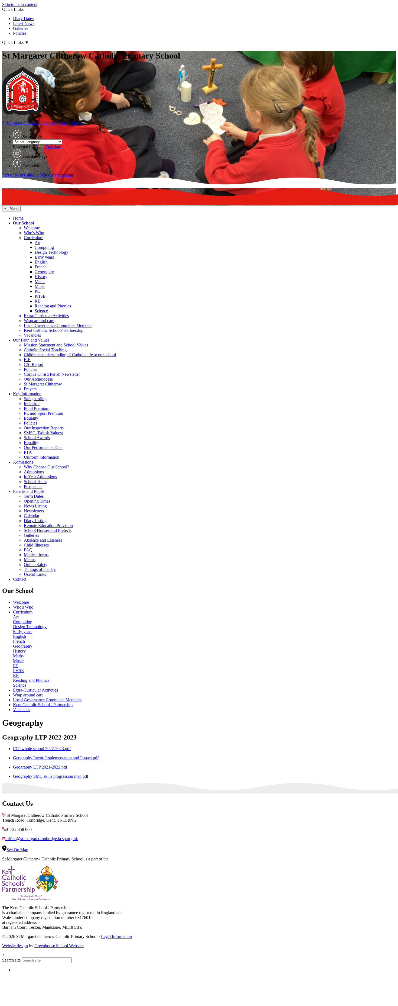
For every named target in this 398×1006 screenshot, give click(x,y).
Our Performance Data (43, 447)
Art (37, 242)
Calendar (31, 515)
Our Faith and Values (31, 340)
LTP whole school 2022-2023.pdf (42, 748)
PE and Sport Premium (43, 413)
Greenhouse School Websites (59, 945)
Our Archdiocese (38, 379)
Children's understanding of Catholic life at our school (70, 354)
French (41, 267)
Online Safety (35, 564)
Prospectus (33, 486)
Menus (29, 559)
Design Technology (51, 252)
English (41, 262)
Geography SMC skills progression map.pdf (50, 776)
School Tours (35, 481)
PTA (28, 452)
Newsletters (34, 511)
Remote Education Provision (48, 525)
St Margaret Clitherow (43, 384)
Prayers (30, 389)
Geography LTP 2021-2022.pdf (40, 767)
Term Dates (34, 496)
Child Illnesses (36, 545)
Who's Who (34, 232)
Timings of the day (40, 569)
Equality (31, 418)
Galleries (20, 28)
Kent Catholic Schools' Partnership (53, 330)
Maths (40, 281)
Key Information (27, 393)
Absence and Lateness (43, 540)
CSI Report (33, 364)
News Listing (35, 506)
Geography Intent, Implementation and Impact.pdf (56, 758)
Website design (15, 945)
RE (37, 301)
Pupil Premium (36, 408)
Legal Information (116, 936)
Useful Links (35, 574)
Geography (44, 271)
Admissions (23, 462)
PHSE (40, 296)
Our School (23, 223)
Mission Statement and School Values (56, 345)
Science (41, 310)
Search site (11, 960)
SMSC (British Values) (43, 432)
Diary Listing (35, 520)
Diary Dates (23, 18)
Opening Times (37, 501)
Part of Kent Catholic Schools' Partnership (38, 175)
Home (18, 218)
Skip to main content (19, 4)
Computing (44, 247)
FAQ (28, 550)
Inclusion (32, 403)
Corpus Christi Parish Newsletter (52, 374)
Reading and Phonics (53, 306)
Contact (19, 579)
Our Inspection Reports (44, 428)
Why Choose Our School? (46, 467)
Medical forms (36, 554)
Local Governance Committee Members (58, 325)
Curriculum (33, 237)
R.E (27, 359)
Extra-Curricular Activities (46, 315)
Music (40, 286)
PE (37, 291)
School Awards (37, 437)
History (41, 276)
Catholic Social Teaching (45, 350)
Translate (53, 146)
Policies (19, 33)
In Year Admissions (40, 476)
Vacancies (32, 335)
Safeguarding (35, 398)
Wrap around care (39, 320)
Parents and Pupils (28, 491)
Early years (44, 257)
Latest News (23, 23)
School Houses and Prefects (47, 530)
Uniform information (41, 457)
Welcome (32, 228)
